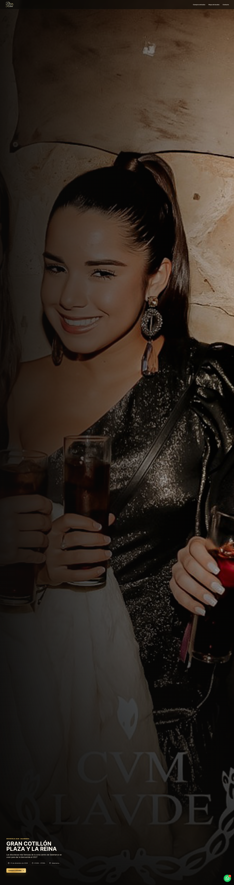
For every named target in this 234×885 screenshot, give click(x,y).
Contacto (226, 4)
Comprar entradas (199, 4)
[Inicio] (9, 4)
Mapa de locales (213, 4)
